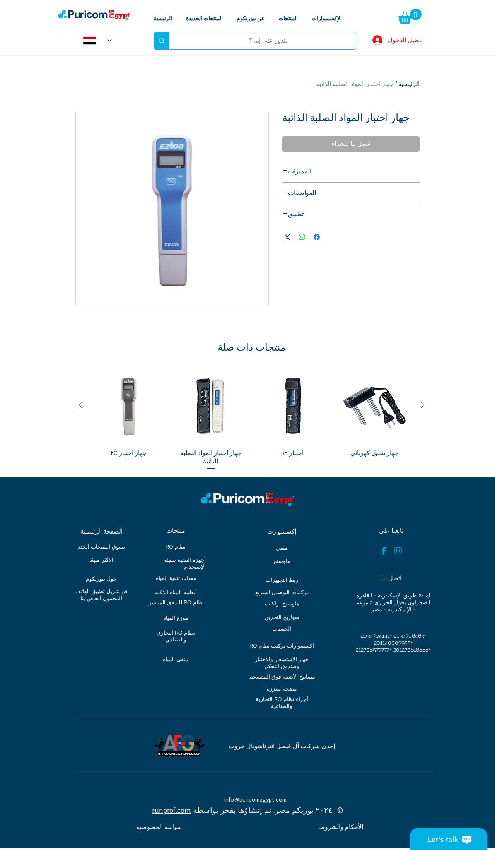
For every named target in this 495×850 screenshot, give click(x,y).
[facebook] (384, 551)
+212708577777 (374, 649)
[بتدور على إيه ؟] (161, 40)
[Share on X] (287, 237)
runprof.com (171, 810)
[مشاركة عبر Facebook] (316, 237)
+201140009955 (393, 643)
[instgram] (398, 551)
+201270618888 (412, 649)
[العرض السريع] (374, 405)
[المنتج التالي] (80, 405)
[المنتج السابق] (422, 405)
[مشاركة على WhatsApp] (302, 237)
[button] (410, 16)
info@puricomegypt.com (255, 799)
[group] (251, 419)
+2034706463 (410, 636)
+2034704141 (376, 636)
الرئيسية (409, 83)
